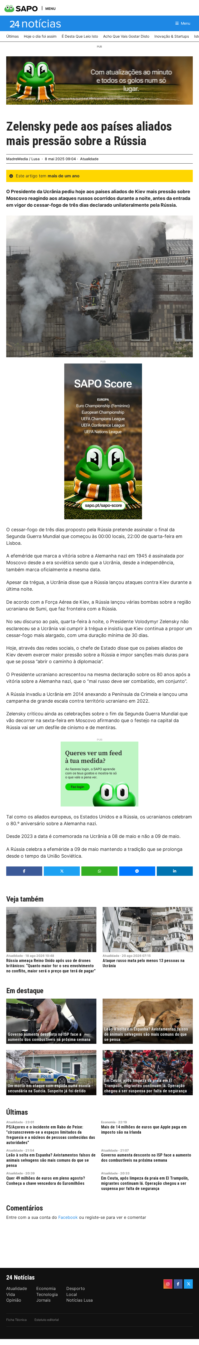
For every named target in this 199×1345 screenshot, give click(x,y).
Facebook (68, 1217)
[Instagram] (168, 1284)
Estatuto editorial (46, 1320)
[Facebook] (178, 1284)
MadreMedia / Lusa (23, 159)
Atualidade (89, 159)
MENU (50, 8)
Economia (108, 1122)
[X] (188, 1284)
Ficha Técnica (16, 1320)
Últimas (17, 1112)
